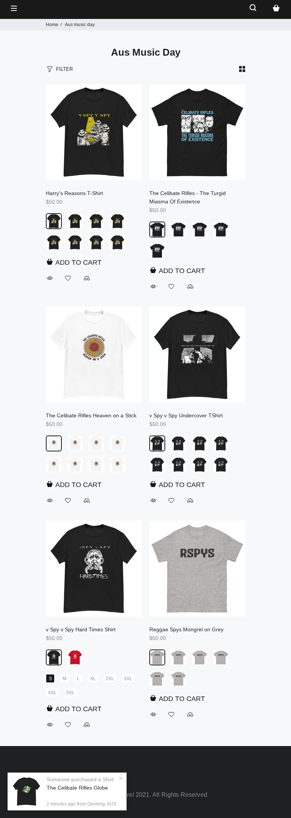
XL (93, 678)
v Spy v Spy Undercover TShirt (186, 415)
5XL (70, 692)
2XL (110, 678)
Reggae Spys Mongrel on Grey (186, 629)
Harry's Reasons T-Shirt (74, 193)
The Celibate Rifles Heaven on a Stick (91, 415)
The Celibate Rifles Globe (77, 788)
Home (52, 24)
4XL (52, 692)
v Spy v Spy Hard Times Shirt (81, 629)
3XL (128, 678)
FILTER (64, 69)
